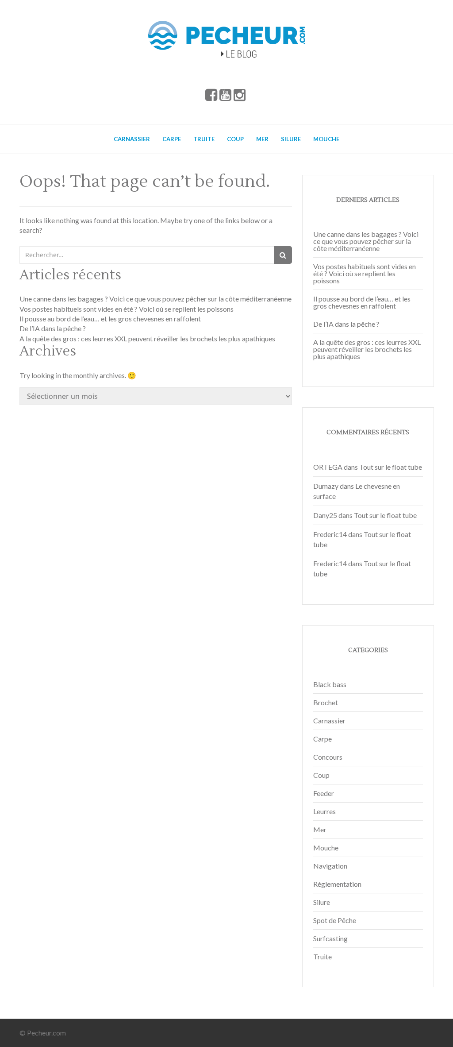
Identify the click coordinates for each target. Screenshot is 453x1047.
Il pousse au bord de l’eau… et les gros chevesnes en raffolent (110, 318)
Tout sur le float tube (390, 467)
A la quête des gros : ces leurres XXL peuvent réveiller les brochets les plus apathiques (147, 338)
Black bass (329, 684)
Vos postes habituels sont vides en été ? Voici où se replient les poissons (126, 309)
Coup (235, 139)
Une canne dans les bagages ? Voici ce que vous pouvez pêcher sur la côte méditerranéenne (155, 298)
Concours (327, 757)
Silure (291, 139)
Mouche (326, 139)
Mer (262, 139)
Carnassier (132, 139)
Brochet (325, 702)
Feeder (323, 793)
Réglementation (337, 884)
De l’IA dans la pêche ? (52, 328)
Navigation (330, 866)
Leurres (324, 811)
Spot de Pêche (334, 920)
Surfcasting (330, 938)
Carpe (171, 139)
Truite (204, 139)
